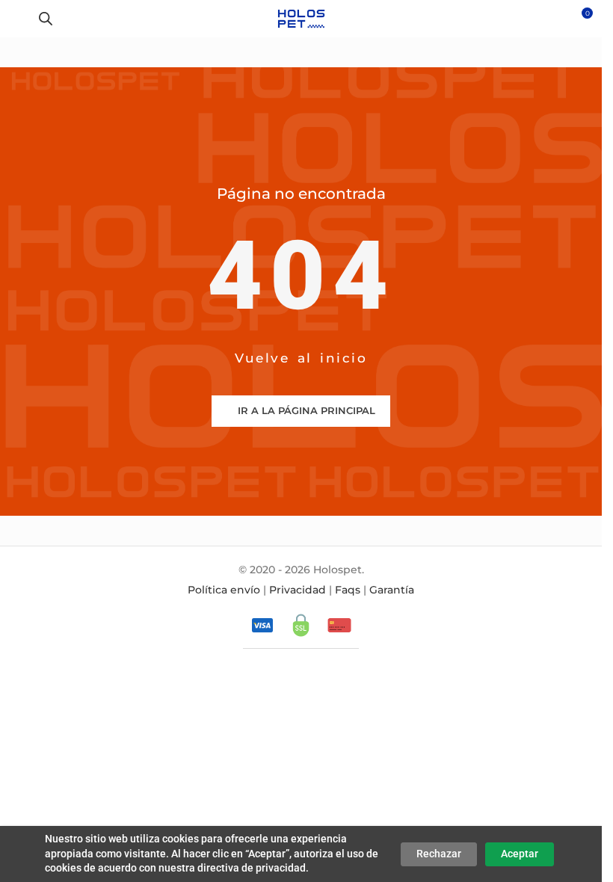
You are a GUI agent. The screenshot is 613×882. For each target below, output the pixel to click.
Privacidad (297, 589)
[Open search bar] (45, 18)
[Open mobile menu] (17, 19)
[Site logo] (301, 18)
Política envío (224, 589)
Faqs (347, 589)
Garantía (391, 589)
